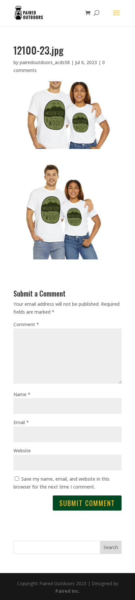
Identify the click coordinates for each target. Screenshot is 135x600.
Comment (26, 324)
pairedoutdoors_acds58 (45, 62)
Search (111, 547)
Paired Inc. (67, 591)
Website (22, 450)
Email (21, 422)
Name (21, 394)
